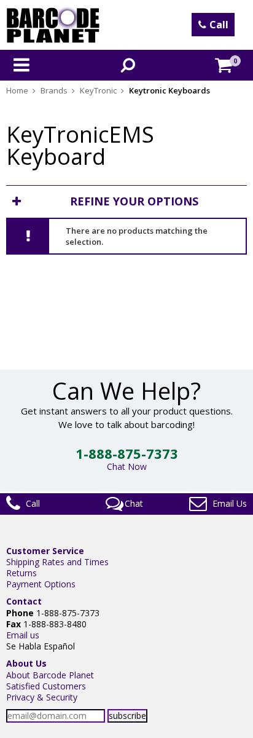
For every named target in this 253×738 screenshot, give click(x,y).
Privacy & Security (41, 697)
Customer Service (45, 551)
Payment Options (41, 584)
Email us (22, 635)
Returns (21, 573)
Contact (24, 601)
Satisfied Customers (46, 686)
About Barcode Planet (50, 675)
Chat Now (127, 466)
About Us (26, 663)
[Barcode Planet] (53, 25)
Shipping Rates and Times (57, 562)
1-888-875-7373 (127, 453)
